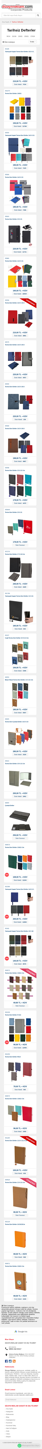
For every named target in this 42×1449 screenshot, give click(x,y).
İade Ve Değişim (11, 1428)
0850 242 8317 (15, 1349)
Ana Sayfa (5, 22)
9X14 (8, 36)
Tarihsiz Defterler (17, 22)
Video (8, 1434)
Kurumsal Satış (11, 1425)
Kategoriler (9, 1411)
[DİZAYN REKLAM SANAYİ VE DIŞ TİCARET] (17, 8)
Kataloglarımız (10, 1420)
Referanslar (10, 1414)
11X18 (14, 36)
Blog (7, 1417)
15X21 (26, 36)
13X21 (20, 36)
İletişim (8, 1437)
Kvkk (7, 1431)
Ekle (35, 1400)
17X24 (32, 36)
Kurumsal (9, 1423)
